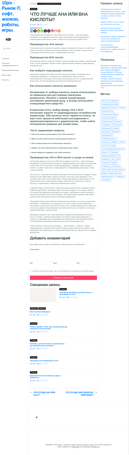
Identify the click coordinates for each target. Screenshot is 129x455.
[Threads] (45, 30)
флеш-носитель (119, 169)
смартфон (114, 152)
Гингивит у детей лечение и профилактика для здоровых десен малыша (47, 344)
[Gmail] (55, 30)
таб (112, 159)
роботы (122, 142)
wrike (103, 100)
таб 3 (118, 159)
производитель (107, 135)
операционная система (110, 104)
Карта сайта (6, 75)
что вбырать (119, 176)
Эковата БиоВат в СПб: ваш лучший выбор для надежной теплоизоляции (48, 328)
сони (118, 156)
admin (34, 24)
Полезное (34, 9)
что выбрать (106, 180)
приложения (106, 128)
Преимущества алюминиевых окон (44, 361)
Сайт (78, 263)
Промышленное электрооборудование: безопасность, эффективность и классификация (113, 48)
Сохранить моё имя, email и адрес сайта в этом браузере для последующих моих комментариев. (63, 271)
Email (55, 263)
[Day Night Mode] (6, 39)
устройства (106, 166)
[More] (59, 30)
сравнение (105, 159)
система (112, 145)
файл (109, 169)
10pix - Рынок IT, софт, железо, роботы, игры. (11, 16)
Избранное (34, 308)
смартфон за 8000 (108, 156)
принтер (116, 128)
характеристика (115, 173)
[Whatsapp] (41, 30)
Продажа (115, 100)
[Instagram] (52, 30)
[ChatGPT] (48, 30)
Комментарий (35, 249)
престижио (118, 125)
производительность (109, 138)
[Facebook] (31, 30)
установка (113, 162)
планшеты (117, 121)
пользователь (106, 125)
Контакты (5, 80)
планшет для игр (107, 111)
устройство (116, 166)
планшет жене (107, 121)
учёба (103, 169)
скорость (105, 152)
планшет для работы (109, 118)
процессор (105, 142)
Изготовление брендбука (40, 312)
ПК (108, 100)
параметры (106, 107)
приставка (105, 131)
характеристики (107, 176)
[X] (35, 30)
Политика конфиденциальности (10, 64)
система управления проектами (113, 149)
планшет (122, 107)
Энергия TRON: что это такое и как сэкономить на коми (112, 23)
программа (115, 131)
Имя (32, 263)
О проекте (6, 58)
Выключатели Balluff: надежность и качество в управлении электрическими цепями (113, 39)
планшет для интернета (110, 114)
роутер (104, 145)
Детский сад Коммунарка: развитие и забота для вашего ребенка (112, 30)
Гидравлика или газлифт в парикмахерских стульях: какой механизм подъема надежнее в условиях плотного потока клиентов (113, 13)
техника (104, 162)
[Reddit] (38, 30)
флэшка (104, 173)
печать (114, 107)
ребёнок (114, 142)
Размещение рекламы (10, 70)
